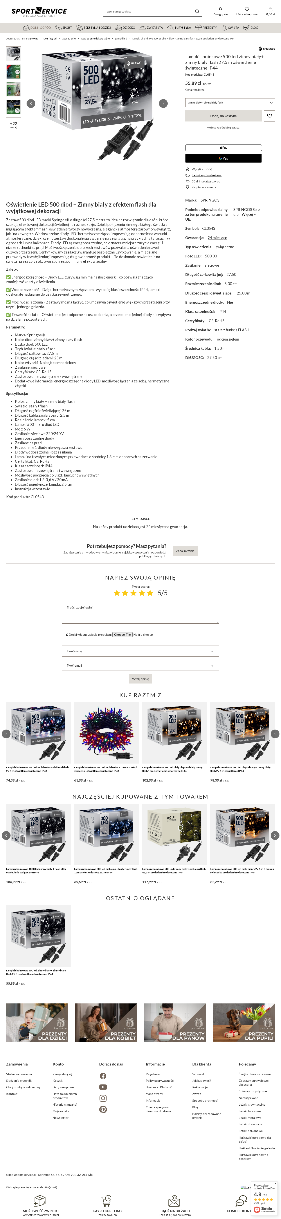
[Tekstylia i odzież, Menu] (113, 27)
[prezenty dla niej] (106, 1022)
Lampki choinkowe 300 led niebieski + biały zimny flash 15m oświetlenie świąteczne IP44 (105, 870)
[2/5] (125, 593)
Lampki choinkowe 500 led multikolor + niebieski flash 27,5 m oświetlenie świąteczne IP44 (37, 769)
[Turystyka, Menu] (193, 27)
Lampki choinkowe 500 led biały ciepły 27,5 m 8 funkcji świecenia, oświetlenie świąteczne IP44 (242, 870)
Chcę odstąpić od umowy (23, 1087)
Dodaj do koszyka (223, 116)
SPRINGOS (210, 200)
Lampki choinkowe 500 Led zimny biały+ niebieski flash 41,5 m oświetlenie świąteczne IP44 (174, 870)
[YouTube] (117, 1087)
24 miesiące (217, 237)
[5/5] (150, 593)
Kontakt (12, 1094)
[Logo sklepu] (39, 12)
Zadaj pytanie (185, 551)
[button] (31, 103)
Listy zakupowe (63, 1087)
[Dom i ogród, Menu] (53, 27)
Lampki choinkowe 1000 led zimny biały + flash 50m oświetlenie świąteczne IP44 (36, 870)
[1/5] (117, 593)
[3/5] (133, 593)
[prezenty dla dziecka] (37, 1022)
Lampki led (121, 38)
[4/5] (142, 593)
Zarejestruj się (62, 1074)
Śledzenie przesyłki (19, 1080)
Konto (58, 1064)
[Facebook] (117, 1076)
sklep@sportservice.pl (21, 1174)
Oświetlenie (69, 38)
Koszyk (58, 1080)
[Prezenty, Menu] (219, 27)
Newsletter (60, 1117)
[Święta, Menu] (241, 27)
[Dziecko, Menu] (137, 27)
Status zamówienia (19, 1074)
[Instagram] (117, 1098)
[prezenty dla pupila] (244, 1022)
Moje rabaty (61, 1111)
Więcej (247, 214)
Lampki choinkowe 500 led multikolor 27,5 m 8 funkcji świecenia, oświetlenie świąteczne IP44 (105, 769)
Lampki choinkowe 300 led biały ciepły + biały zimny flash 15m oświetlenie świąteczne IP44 (172, 769)
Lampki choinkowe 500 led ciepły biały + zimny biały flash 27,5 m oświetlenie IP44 (240, 769)
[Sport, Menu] (74, 27)
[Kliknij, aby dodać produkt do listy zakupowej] (269, 115)
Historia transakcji (65, 1104)
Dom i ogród (50, 38)
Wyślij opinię (140, 679)
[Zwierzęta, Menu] (165, 27)
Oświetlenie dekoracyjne (95, 38)
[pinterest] (117, 1109)
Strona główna (30, 38)
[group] (97, 103)
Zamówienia (17, 1064)
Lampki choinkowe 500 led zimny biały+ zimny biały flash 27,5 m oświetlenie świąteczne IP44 (36, 972)
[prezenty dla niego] (175, 1022)
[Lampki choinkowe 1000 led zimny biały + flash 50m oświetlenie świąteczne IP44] (38, 834)
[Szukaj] (197, 11)
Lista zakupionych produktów (65, 1095)
